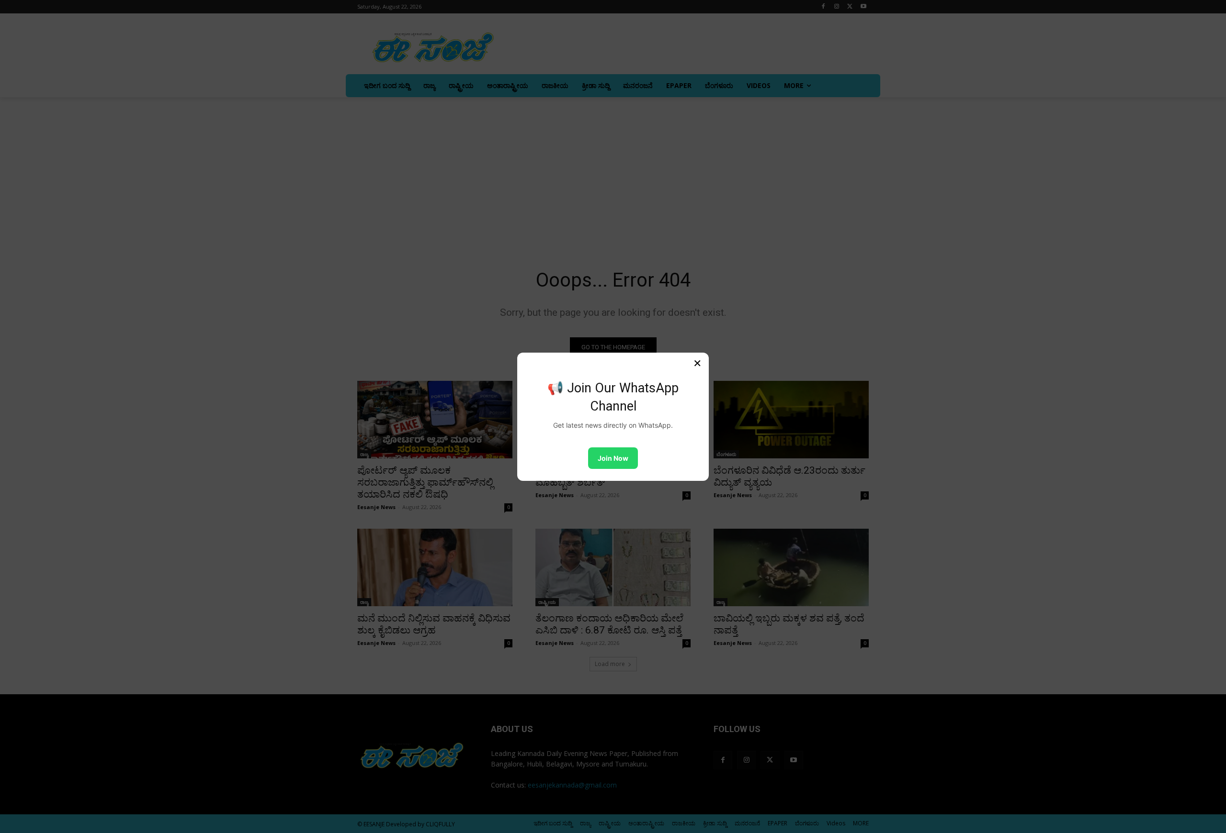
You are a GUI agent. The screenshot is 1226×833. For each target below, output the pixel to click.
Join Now (613, 458)
